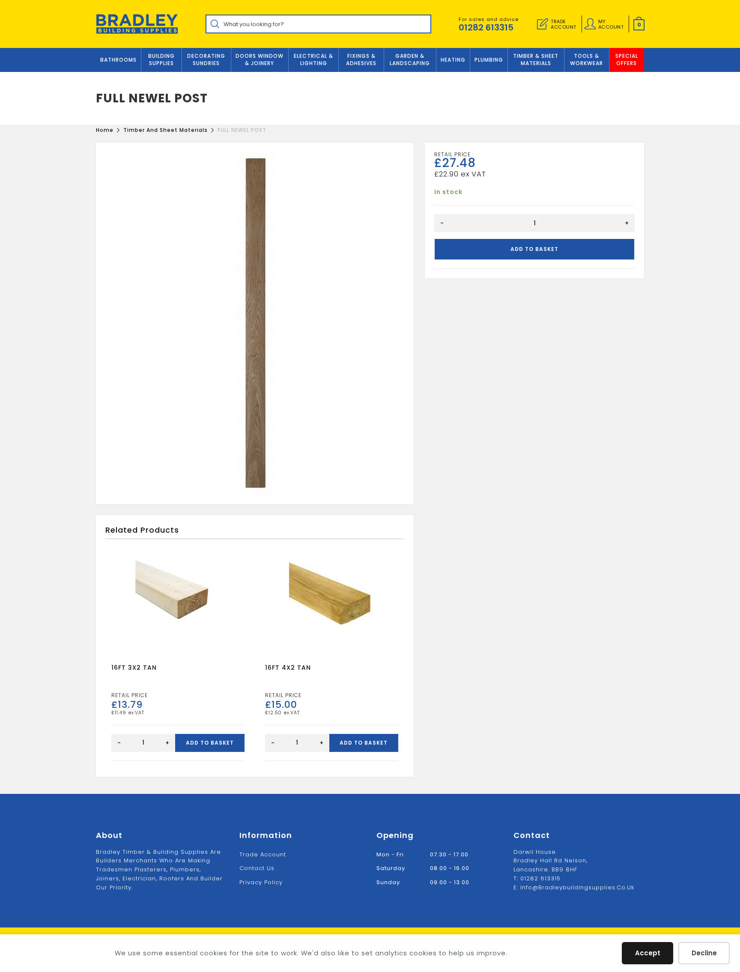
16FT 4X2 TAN (288, 667)
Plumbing (488, 59)
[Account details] (590, 24)
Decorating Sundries (206, 59)
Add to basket (534, 249)
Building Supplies (161, 59)
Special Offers (626, 59)
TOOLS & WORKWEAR (586, 59)
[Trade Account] (543, 24)
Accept (647, 952)
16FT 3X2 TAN (134, 667)
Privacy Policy (261, 882)
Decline (704, 952)
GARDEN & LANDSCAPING (410, 59)
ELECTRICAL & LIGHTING (313, 59)
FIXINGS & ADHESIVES (361, 59)
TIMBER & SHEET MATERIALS (535, 59)
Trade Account (262, 854)
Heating (453, 59)
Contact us (257, 868)
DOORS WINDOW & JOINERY (259, 59)
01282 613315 (486, 27)
